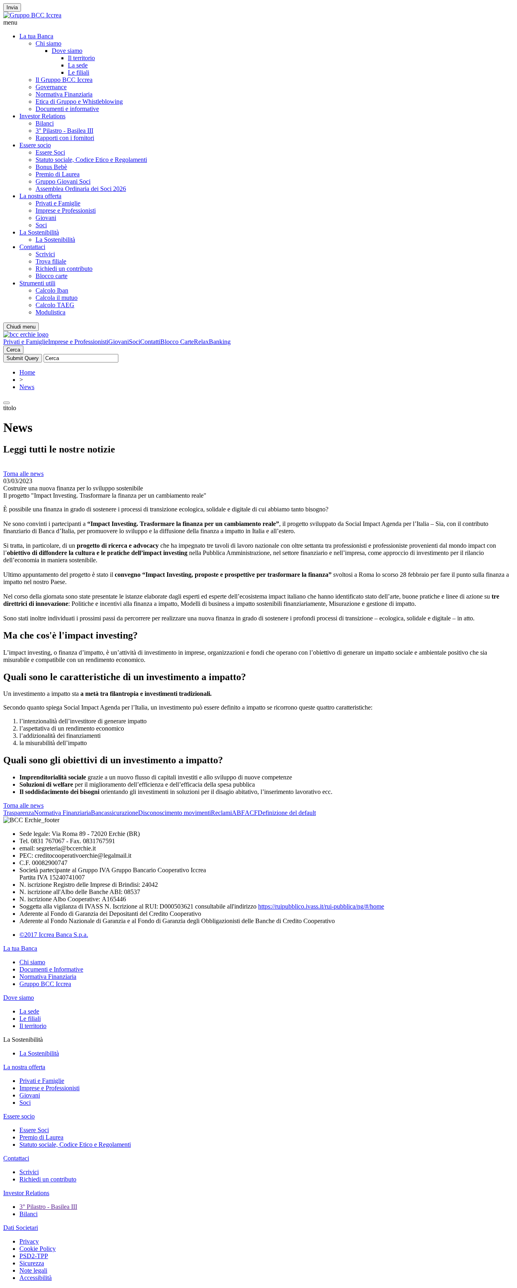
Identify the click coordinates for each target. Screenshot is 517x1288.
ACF (251, 812)
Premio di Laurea (58, 174)
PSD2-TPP (33, 1255)
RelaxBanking (212, 341)
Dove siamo (67, 50)
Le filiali (78, 72)
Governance (51, 87)
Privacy (29, 1241)
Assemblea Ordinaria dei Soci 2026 (81, 188)
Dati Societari (20, 1227)
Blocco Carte (177, 341)
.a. (85, 934)
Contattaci (32, 246)
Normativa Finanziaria (64, 94)
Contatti (150, 341)
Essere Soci (50, 152)
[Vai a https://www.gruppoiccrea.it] (32, 15)
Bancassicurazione (114, 812)
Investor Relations (42, 116)
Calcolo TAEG (55, 305)
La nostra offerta (40, 196)
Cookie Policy (37, 1248)
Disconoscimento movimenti (174, 812)
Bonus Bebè (51, 166)
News (26, 386)
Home (27, 372)
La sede (78, 65)
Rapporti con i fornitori (65, 137)
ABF (238, 812)
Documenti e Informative (51, 969)
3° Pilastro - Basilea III (64, 130)
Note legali (33, 1270)
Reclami (221, 812)
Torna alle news (23, 473)
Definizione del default (287, 812)
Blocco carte (51, 275)
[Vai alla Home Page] (25, 334)
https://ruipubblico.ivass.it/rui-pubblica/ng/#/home (321, 906)
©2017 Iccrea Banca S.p (50, 934)
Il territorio (81, 57)
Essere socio (35, 145)
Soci (41, 225)
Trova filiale (51, 261)
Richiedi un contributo (64, 268)
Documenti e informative (67, 108)
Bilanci (45, 123)
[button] (258, 22)
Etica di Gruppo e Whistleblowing (79, 101)
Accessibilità (35, 1277)
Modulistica (50, 312)
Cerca (13, 350)
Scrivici (45, 254)
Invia (12, 7)
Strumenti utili (37, 283)
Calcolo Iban (52, 290)
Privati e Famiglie (58, 203)
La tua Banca (36, 36)
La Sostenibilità (39, 232)
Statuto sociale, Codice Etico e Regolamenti (91, 159)
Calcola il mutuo (57, 297)
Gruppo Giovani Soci (63, 181)
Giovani (46, 217)
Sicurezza (31, 1263)
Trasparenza (18, 812)
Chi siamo (48, 43)
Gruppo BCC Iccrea (45, 983)
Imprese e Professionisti (66, 210)
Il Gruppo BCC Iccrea (64, 79)
